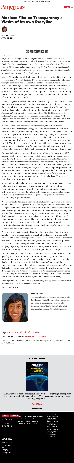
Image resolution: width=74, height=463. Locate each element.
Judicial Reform (26, 332)
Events (35, 419)
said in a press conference (49, 259)
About (20, 417)
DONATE (67, 7)
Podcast (7, 423)
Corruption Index (36, 417)
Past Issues (37, 408)
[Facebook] (27, 52)
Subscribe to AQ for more (35, 337)
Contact (20, 421)
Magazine (27, 417)
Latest (28, 421)
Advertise (20, 419)
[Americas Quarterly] (13, 7)
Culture (35, 423)
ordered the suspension (61, 77)
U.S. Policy (27, 423)
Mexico (38, 332)
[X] (31, 52)
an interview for (54, 140)
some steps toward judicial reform (41, 183)
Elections (28, 419)
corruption (12, 332)
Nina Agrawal (10, 36)
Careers (20, 423)
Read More (37, 404)
